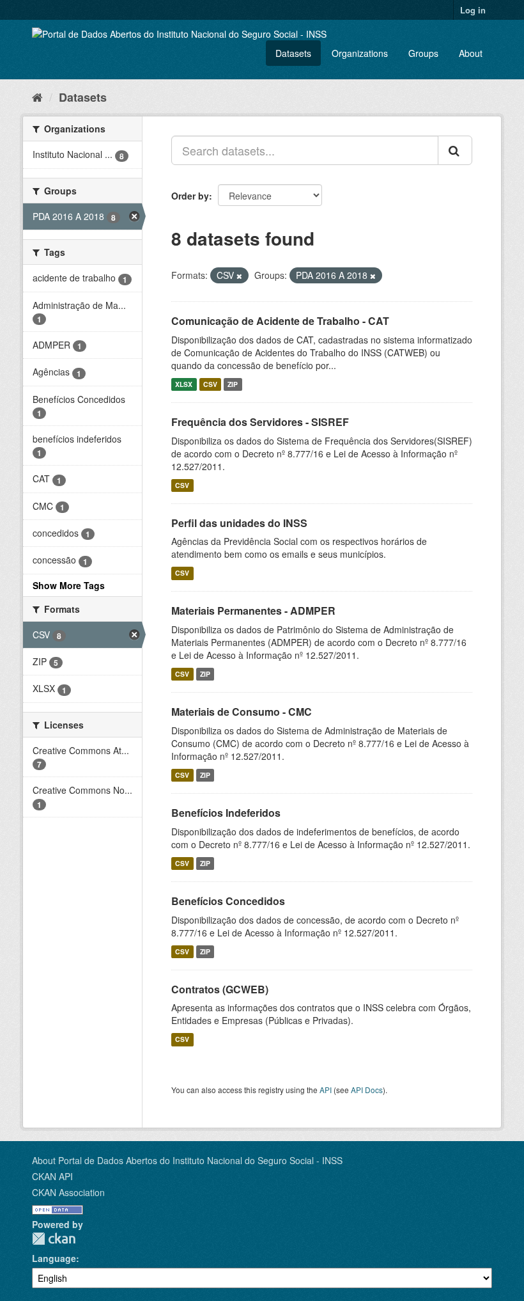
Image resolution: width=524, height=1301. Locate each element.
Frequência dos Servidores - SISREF (260, 421)
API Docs (367, 1089)
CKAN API (52, 1176)
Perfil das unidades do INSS (239, 523)
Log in (473, 10)
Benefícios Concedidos (228, 901)
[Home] (37, 96)
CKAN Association (68, 1192)
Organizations (360, 53)
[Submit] (455, 150)
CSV (210, 384)
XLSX (183, 384)
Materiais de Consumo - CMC (241, 711)
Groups (423, 53)
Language (54, 1258)
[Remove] (239, 276)
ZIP (232, 384)
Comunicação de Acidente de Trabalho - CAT (280, 320)
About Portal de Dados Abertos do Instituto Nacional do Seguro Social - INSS (187, 1160)
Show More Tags (69, 585)
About (470, 53)
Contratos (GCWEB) (219, 989)
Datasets (293, 53)
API (326, 1089)
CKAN (53, 1238)
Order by (190, 195)
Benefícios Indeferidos (226, 812)
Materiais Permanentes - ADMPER (253, 610)
